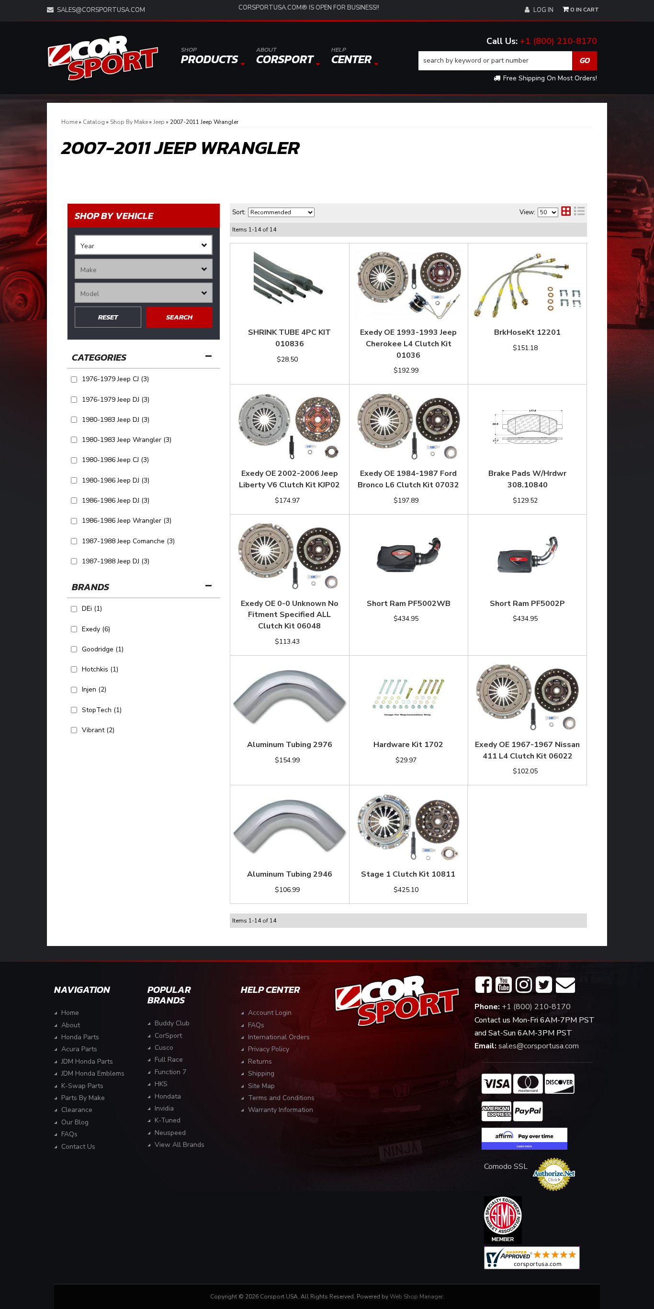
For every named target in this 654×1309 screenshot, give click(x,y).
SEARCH (179, 316)
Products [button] (209, 56)
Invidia (164, 1108)
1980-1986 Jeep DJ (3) (115, 480)
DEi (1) (92, 608)
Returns (260, 1061)
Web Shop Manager (416, 1296)
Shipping (261, 1073)
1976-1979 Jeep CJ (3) (115, 379)
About (70, 1025)
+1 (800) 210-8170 (558, 41)
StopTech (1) (102, 710)
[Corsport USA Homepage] (103, 58)
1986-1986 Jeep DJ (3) (115, 500)
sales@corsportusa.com (101, 10)
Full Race (169, 1059)
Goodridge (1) (103, 649)
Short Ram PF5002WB (409, 603)
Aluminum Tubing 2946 (289, 874)
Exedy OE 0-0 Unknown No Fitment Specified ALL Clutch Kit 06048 (289, 615)
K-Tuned (167, 1120)
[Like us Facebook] (483, 985)
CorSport (168, 1035)
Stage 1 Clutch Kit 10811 (408, 874)
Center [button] (351, 56)
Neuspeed (170, 1132)
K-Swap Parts (82, 1085)
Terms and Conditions (281, 1097)
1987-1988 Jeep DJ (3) (115, 561)
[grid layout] (566, 212)
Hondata (168, 1096)
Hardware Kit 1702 (408, 744)
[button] (508, 60)
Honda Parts (80, 1037)
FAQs (69, 1134)
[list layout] (579, 212)
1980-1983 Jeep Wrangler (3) (126, 439)
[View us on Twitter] (544, 985)
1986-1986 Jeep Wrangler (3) (126, 520)
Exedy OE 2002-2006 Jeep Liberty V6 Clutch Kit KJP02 (289, 479)
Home (70, 1012)
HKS (161, 1084)
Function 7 (170, 1072)
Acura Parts (79, 1049)
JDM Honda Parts (87, 1061)
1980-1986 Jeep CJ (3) (115, 459)
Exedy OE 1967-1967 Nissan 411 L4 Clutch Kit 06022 (527, 750)
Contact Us (78, 1146)
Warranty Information (280, 1109)
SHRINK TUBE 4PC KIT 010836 (289, 338)
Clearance (76, 1109)
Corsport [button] (284, 56)
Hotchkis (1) (100, 669)
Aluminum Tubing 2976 (289, 744)
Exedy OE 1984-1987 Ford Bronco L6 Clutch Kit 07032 (408, 479)
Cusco (164, 1047)
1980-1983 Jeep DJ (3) (115, 419)
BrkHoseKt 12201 (527, 332)
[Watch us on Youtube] (504, 985)
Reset (108, 316)
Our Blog (75, 1122)
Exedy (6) (96, 629)
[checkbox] (74, 609)
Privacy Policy (268, 1049)
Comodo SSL (506, 1166)
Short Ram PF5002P (527, 603)
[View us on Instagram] (524, 985)
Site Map (261, 1085)
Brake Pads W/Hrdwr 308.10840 (527, 479)
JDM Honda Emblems (92, 1073)
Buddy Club (172, 1023)
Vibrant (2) (98, 730)
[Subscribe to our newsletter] (565, 985)
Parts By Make (83, 1097)
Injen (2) (94, 689)
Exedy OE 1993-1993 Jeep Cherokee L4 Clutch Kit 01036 (408, 344)
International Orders (279, 1037)
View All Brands (179, 1144)
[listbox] (144, 245)
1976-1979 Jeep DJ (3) (115, 399)
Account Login (270, 1012)
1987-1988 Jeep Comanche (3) (128, 541)
